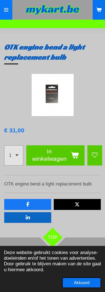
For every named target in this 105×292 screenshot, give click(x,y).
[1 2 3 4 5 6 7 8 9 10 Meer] (13, 155)
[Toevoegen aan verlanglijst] (94, 155)
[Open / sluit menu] (6, 10)
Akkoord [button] (81, 282)
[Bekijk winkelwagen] (99, 10)
